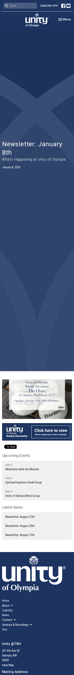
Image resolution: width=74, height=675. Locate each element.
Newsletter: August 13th (20, 535)
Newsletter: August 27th (20, 517)
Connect (7, 620)
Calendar (7, 610)
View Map (8, 665)
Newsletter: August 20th (20, 526)
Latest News (12, 507)
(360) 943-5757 (49, 5)
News (5, 615)
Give (4, 629)
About (5, 605)
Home (5, 600)
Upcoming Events (16, 455)
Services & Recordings (15, 625)
